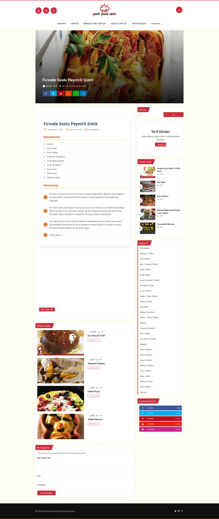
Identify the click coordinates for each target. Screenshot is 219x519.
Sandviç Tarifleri (146, 381)
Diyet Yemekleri (146, 349)
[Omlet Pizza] (60, 398)
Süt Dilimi (161, 182)
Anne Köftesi (162, 196)
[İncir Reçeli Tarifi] (60, 342)
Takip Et (178, 413)
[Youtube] (38, 10)
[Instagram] (46, 10)
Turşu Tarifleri (145, 371)
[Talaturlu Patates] (60, 370)
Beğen (178, 408)
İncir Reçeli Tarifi (96, 335)
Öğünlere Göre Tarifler (94, 23)
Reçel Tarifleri (145, 387)
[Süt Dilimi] (147, 186)
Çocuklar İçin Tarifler (148, 339)
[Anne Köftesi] (147, 200)
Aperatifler (144, 307)
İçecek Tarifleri (146, 360)
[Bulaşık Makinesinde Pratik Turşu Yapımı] (147, 214)
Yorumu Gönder (46, 493)
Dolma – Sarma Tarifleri (149, 317)
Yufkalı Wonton (95, 419)
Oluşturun (161, 144)
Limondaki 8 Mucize (165, 224)
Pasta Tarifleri (145, 269)
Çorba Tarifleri (145, 291)
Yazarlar (155, 23)
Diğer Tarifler (145, 376)
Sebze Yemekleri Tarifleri (150, 280)
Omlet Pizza (94, 391)
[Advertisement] (85, 278)
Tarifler (75, 23)
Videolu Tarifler (118, 23)
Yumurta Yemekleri (147, 328)
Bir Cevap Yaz (47, 309)
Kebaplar (143, 344)
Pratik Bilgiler (139, 23)
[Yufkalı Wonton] (60, 426)
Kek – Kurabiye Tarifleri (149, 264)
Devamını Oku (94, 340)
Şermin (49, 86)
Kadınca (143, 323)
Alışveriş (143, 392)
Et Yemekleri (145, 248)
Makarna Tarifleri (146, 365)
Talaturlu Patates (96, 363)
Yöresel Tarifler (146, 301)
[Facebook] (54, 10)
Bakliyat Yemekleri (147, 312)
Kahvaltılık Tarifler (147, 285)
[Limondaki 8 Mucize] (147, 228)
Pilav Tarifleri (145, 333)
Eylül (93, 359)
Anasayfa (61, 23)
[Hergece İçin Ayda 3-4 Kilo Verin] (147, 172)
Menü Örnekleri (146, 355)
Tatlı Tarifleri (145, 259)
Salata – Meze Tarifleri (149, 296)
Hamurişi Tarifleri (146, 253)
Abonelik (177, 424)
